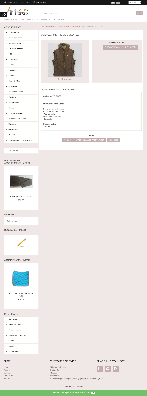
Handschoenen (22, 102)
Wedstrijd (22, 97)
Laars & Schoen (22, 81)
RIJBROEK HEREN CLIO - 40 (21, 196)
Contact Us (54, 370)
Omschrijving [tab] (50, 89)
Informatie (27, 20)
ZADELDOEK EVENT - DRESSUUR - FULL (21, 295)
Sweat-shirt (23, 59)
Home (42, 26)
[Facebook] (100, 369)
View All (7, 379)
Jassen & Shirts (63, 26)
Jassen (23, 65)
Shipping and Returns (58, 367)
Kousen (22, 108)
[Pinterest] (108, 369)
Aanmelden (12, 2)
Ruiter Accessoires (22, 92)
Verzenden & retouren (16, 324)
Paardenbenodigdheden (22, 119)
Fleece (23, 54)
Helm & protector (22, 38)
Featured (7, 370)
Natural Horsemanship (22, 135)
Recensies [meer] (15, 230)
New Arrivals (8, 376)
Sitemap (11, 346)
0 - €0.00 (26, 2)
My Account (54, 376)
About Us (53, 373)
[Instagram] (116, 369)
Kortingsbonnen (14, 351)
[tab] (79, 88)
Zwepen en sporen (22, 113)
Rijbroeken (22, 86)
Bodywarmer (76, 26)
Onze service (13, 319)
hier (88, 393)
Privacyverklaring (14, 330)
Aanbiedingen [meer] (17, 260)
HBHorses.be (79, 386)
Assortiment (10, 20)
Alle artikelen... (13, 151)
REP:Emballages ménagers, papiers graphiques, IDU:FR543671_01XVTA (78, 379)
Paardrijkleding (51, 26)
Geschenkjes (22, 129)
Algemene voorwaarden (17, 335)
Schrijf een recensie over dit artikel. (21, 252)
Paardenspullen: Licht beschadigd (22, 141)
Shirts (23, 75)
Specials (7, 373)
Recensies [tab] (69, 89)
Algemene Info (44, 20)
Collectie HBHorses (23, 48)
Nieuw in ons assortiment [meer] (17, 161)
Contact (61, 20)
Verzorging (22, 124)
